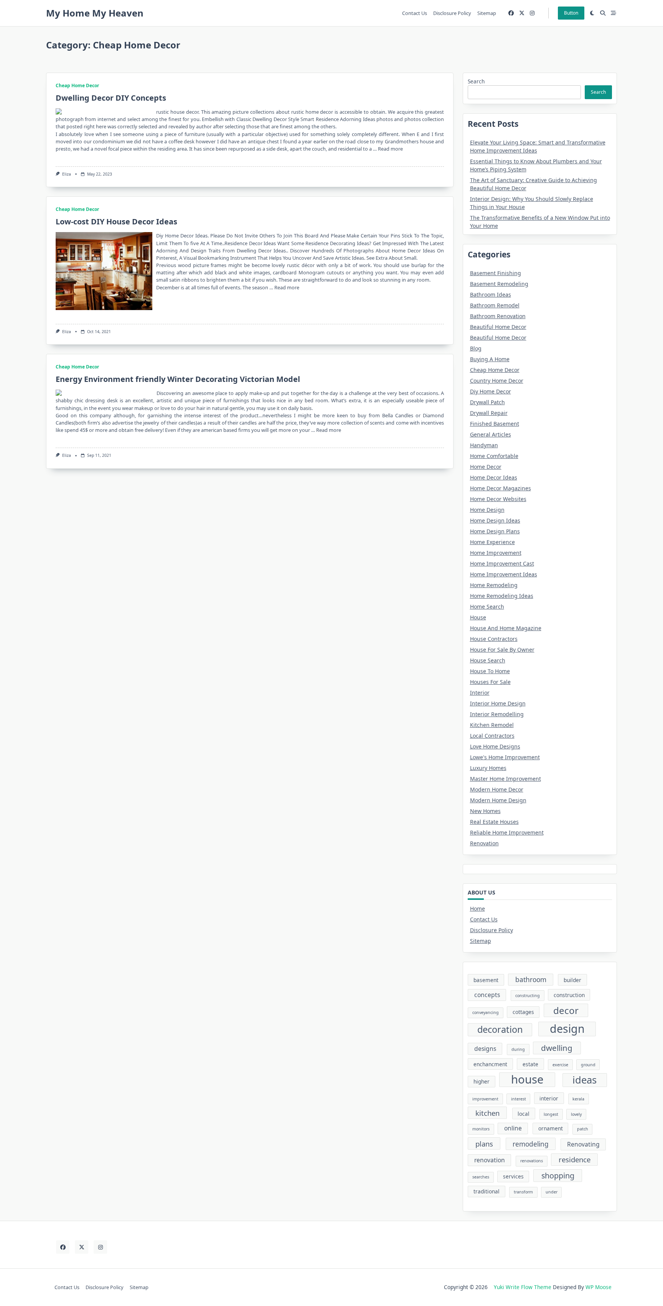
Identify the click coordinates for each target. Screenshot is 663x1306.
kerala (578, 1099)
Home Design (487, 509)
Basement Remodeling (499, 283)
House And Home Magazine (505, 628)
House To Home (490, 671)
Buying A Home (490, 359)
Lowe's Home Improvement (505, 757)
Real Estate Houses (494, 821)
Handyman (484, 445)
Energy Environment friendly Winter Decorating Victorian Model (178, 379)
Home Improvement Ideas (503, 574)
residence (574, 1159)
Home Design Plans (495, 531)
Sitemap (486, 13)
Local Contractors (492, 735)
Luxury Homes (488, 768)
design (567, 1029)
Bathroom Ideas (490, 294)
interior (548, 1098)
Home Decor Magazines (500, 488)
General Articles (490, 434)
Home (477, 908)
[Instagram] (532, 13)
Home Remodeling (494, 585)
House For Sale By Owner (502, 649)
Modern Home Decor (496, 789)
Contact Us (414, 13)
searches (480, 1177)
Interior (480, 692)
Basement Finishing (495, 273)
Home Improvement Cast (502, 563)
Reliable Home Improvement (507, 832)
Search (476, 81)
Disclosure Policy (452, 13)
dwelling (556, 1047)
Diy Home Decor (490, 391)
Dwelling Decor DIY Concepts (111, 98)
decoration (500, 1029)
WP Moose (598, 1287)
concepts (487, 995)
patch (582, 1129)
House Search (487, 660)
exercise (560, 1064)
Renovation (484, 843)
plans (484, 1143)
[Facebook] (511, 13)
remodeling (531, 1144)
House (478, 617)
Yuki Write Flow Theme (522, 1287)
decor (566, 1010)
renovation (489, 1160)
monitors (481, 1129)
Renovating (583, 1144)
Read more (390, 148)
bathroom (530, 979)
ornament (550, 1128)
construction (569, 995)
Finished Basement (494, 423)
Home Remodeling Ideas (501, 595)
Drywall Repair (489, 413)
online (513, 1128)
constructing (527, 995)
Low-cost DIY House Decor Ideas (116, 221)
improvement (485, 1099)
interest (518, 1099)
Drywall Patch (487, 402)
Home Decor (485, 466)
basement (485, 980)
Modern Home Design (498, 800)
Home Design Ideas (495, 520)
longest (551, 1114)
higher (481, 1081)
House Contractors (494, 638)
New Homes (485, 811)
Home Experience (492, 542)
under (551, 1192)
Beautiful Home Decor (498, 326)
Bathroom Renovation (498, 316)
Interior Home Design (498, 703)
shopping (557, 1175)
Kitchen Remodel (492, 725)
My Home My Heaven (94, 13)
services (513, 1176)
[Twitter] (521, 13)
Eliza (66, 174)
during (518, 1049)
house (527, 1079)
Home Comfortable (494, 456)
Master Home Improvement (505, 778)
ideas (584, 1079)
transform (523, 1192)
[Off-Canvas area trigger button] (613, 13)
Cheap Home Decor (77, 85)
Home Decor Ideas (493, 477)
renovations (531, 1160)
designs (485, 1048)
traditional (486, 1191)
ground (588, 1064)
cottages (523, 1012)
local (523, 1113)
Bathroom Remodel (495, 305)
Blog (476, 348)
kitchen (487, 1113)
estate (530, 1064)
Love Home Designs (495, 746)
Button (571, 13)
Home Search (487, 606)
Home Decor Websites (498, 499)
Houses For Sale (490, 681)
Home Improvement (495, 552)
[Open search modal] (602, 13)
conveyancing (485, 1012)
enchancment (490, 1064)
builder (572, 980)
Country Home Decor (496, 380)
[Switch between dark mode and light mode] (592, 13)
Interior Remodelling (497, 714)
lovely (576, 1114)
